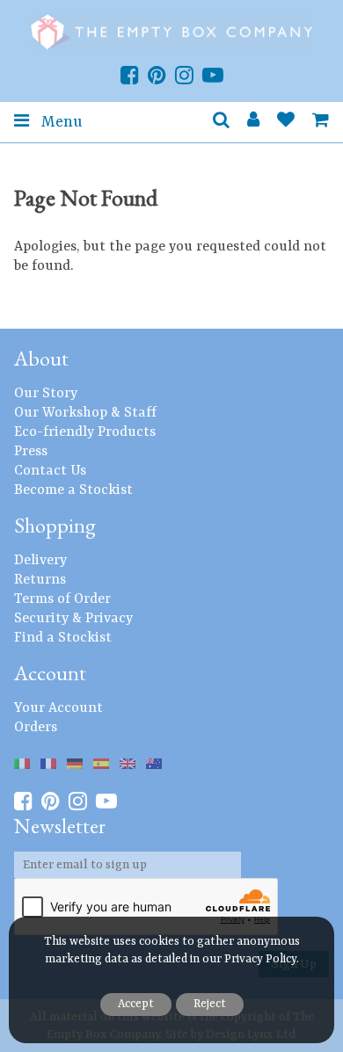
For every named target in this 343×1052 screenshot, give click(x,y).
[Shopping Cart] (320, 122)
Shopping (55, 525)
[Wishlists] (286, 122)
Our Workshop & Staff (85, 413)
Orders (35, 728)
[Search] (221, 122)
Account (50, 672)
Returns (40, 580)
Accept (136, 1004)
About (41, 358)
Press (30, 452)
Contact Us (50, 471)
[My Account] (253, 122)
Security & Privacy (73, 619)
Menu (60, 122)
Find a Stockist (63, 638)
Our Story (45, 394)
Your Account (58, 708)
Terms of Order (62, 599)
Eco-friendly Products (85, 432)
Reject (209, 1004)
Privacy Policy (260, 959)
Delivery (40, 561)
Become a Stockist (73, 490)
